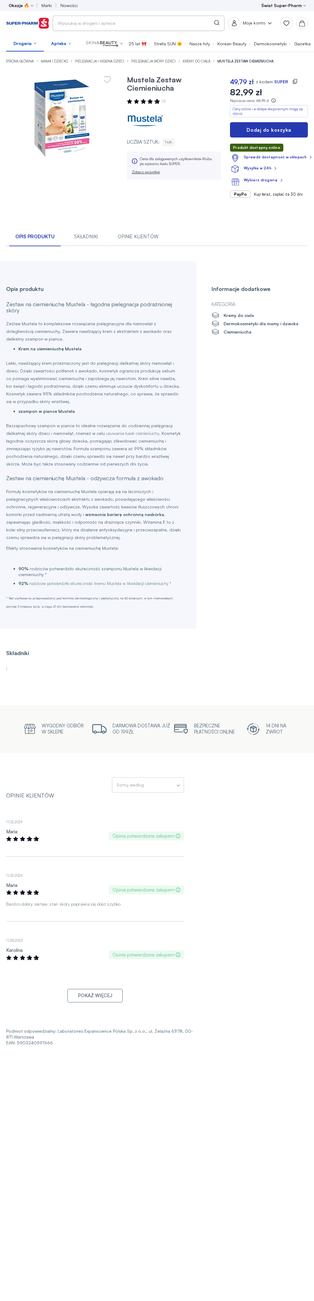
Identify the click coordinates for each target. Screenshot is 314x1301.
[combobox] (138, 23)
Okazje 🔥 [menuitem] (19, 5)
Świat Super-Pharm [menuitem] (281, 5)
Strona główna (20, 61)
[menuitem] (25, 43)
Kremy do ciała (197, 61)
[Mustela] (145, 121)
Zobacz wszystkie (146, 172)
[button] (104, 43)
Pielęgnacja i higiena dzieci (100, 61)
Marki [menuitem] (46, 5)
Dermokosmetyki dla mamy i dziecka (261, 323)
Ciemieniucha (237, 331)
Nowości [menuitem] (69, 5)
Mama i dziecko (55, 61)
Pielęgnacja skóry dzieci (154, 61)
